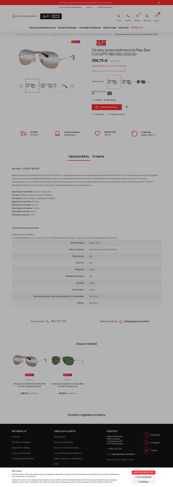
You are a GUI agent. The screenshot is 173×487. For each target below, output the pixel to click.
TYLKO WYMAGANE (143, 477)
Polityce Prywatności (105, 482)
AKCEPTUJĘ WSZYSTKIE (143, 472)
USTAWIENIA (143, 482)
